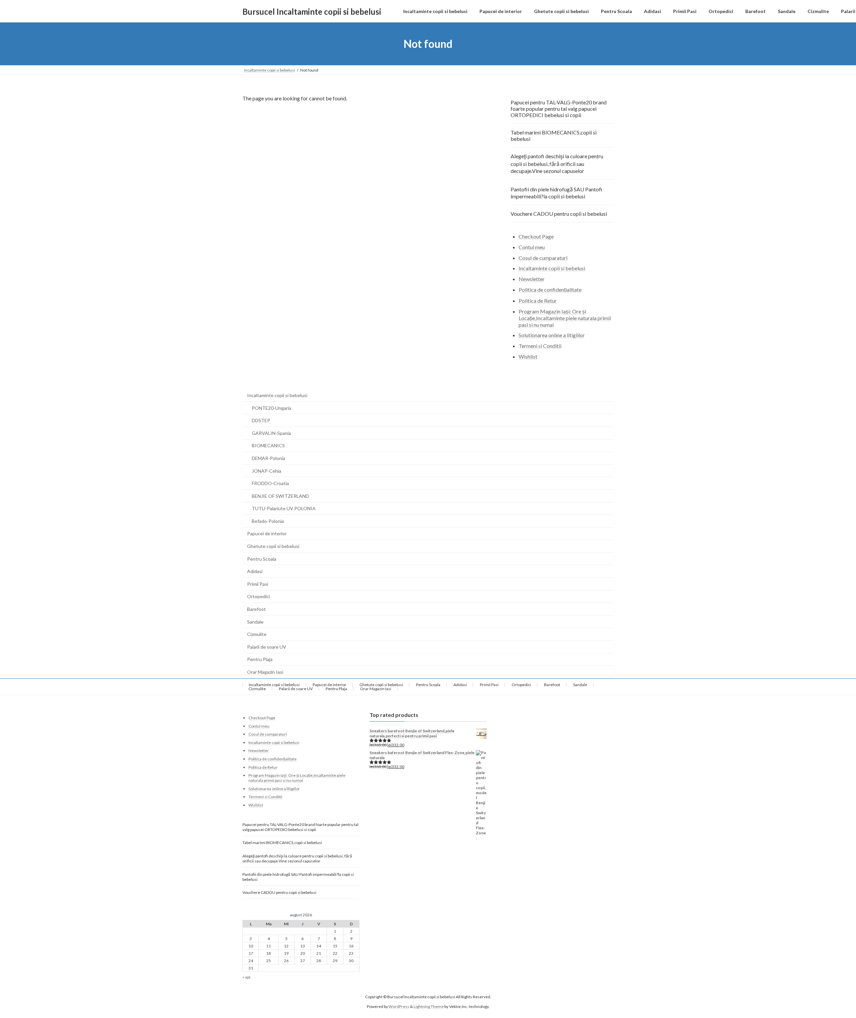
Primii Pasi (257, 584)
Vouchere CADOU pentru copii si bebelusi (559, 213)
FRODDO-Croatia (270, 483)
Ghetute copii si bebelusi (273, 546)
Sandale (255, 622)
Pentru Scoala (261, 559)
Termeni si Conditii (540, 346)
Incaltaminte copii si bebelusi (552, 268)
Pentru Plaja (260, 659)
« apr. (246, 977)
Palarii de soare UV (266, 647)
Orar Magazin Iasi (265, 672)
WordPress (399, 1006)
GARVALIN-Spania (271, 433)
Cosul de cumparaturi (543, 258)
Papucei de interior (267, 533)
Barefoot (256, 609)
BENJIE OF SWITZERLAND (280, 496)
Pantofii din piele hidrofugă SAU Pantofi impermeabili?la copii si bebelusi (556, 192)
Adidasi (254, 571)
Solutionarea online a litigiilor (552, 335)
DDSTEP (261, 420)
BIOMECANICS (268, 445)
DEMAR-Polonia (268, 458)
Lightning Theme (429, 1006)
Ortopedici (258, 596)
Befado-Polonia (268, 521)
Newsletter (532, 279)
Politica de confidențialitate (550, 289)
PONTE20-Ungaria (271, 408)
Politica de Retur (538, 300)
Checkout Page (536, 236)
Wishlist (528, 356)
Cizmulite (256, 634)
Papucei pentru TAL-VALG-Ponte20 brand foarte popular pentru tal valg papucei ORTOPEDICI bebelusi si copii (559, 108)
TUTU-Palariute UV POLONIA (284, 508)
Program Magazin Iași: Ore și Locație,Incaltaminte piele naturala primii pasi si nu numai (565, 318)
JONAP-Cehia (266, 471)
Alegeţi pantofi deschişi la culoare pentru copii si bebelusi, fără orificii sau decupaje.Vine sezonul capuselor (557, 163)
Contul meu (532, 247)
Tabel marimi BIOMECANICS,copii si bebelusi (554, 135)
